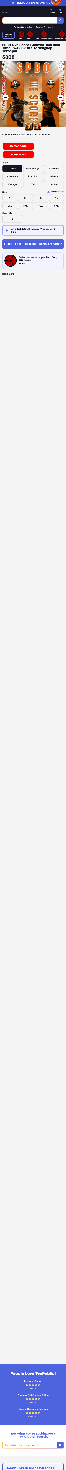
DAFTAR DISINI (18, 146)
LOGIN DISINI (18, 154)
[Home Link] (20, 12)
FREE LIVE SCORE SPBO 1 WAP (33, 244)
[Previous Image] (5, 97)
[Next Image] (60, 97)
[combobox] (30, 20)
